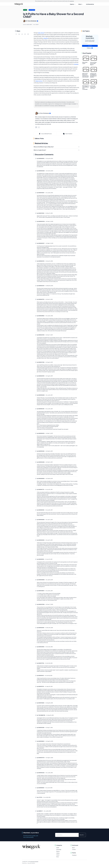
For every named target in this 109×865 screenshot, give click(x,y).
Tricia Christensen (32, 20)
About (73, 847)
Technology (58, 849)
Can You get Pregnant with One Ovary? (93, 87)
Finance (58, 851)
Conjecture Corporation (34, 861)
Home (57, 856)
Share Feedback (68, 133)
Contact (74, 849)
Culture (57, 855)
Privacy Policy (24, 863)
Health (57, 847)
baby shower (41, 32)
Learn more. (72, 1)
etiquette (45, 38)
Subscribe (90, 45)
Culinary (58, 853)
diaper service (39, 81)
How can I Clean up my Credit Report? (93, 63)
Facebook (74, 855)
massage (76, 64)
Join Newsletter (90, 4)
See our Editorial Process (46, 133)
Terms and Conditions (31, 863)
